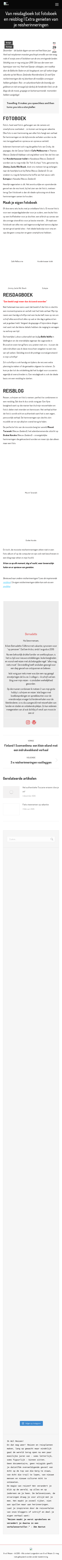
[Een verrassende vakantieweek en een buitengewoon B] (31, 982)
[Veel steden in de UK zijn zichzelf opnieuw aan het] (31, 1010)
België (8, 43)
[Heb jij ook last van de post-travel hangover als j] (31, 1207)
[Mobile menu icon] (57, 4)
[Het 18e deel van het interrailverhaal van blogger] (31, 1348)
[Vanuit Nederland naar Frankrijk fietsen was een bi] (31, 1151)
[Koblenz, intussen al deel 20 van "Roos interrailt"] (31, 1236)
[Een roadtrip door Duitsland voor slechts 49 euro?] (31, 1377)
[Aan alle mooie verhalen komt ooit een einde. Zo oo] (31, 1179)
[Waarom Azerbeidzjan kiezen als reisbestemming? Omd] (31, 1095)
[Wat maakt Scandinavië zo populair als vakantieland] (31, 869)
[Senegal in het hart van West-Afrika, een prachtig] (31, 1320)
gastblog (6, 586)
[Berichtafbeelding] (11, 792)
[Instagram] (28, 722)
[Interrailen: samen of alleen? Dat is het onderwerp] (31, 1292)
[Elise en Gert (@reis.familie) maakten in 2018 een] (31, 1123)
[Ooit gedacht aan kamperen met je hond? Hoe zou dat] (31, 897)
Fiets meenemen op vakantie (36, 804)
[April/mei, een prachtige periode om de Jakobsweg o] (31, 1066)
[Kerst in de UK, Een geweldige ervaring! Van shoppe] (31, 1405)
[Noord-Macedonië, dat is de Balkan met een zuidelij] (31, 954)
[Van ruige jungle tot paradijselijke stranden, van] (31, 1038)
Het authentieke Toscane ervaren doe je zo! (41, 789)
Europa (9, 47)
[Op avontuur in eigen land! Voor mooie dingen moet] (31, 1264)
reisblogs (7, 582)
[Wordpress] (34, 722)
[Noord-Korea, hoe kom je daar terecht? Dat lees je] (31, 925)
